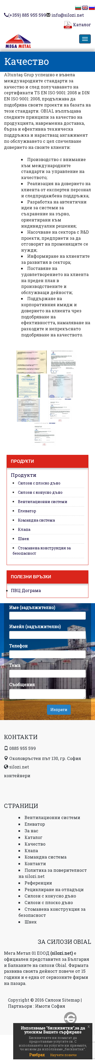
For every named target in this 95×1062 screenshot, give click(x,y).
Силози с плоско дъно (39, 483)
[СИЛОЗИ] (31, 42)
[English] (85, 8)
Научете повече (63, 1055)
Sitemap (71, 1000)
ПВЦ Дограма (26, 590)
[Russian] (92, 8)
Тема (14, 665)
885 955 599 (27, 15)
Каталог (81, 24)
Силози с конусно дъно (40, 492)
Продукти (23, 475)
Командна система (36, 520)
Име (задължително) (32, 607)
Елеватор (27, 510)
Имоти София (50, 1006)
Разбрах (37, 1054)
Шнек (23, 538)
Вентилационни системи (42, 501)
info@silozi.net (67, 15)
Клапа (24, 529)
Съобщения (22, 684)
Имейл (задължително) (35, 626)
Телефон (18, 645)
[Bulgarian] (78, 8)
